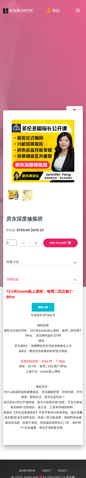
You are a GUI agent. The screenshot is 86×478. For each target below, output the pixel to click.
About (46, 470)
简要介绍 (42, 262)
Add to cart (60, 243)
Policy (62, 470)
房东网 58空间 (20, 10)
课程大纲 (43, 307)
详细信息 (42, 279)
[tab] (43, 259)
